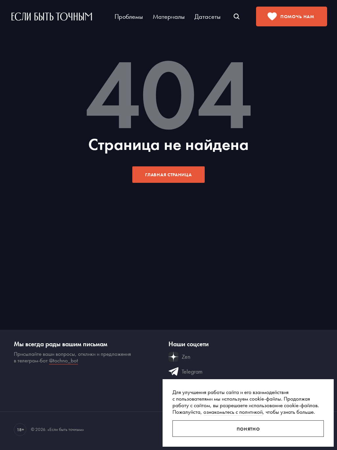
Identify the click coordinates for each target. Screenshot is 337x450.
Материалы (169, 16)
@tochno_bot (63, 360)
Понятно (248, 429)
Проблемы (129, 16)
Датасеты (207, 16)
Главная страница (168, 175)
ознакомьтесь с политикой (233, 411)
